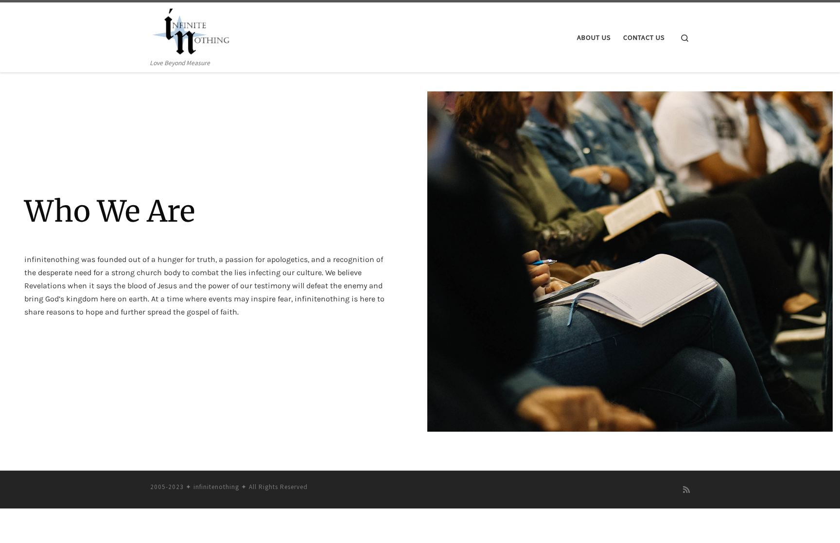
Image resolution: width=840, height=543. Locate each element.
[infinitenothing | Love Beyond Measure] (190, 30)
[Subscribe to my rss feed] (686, 490)
